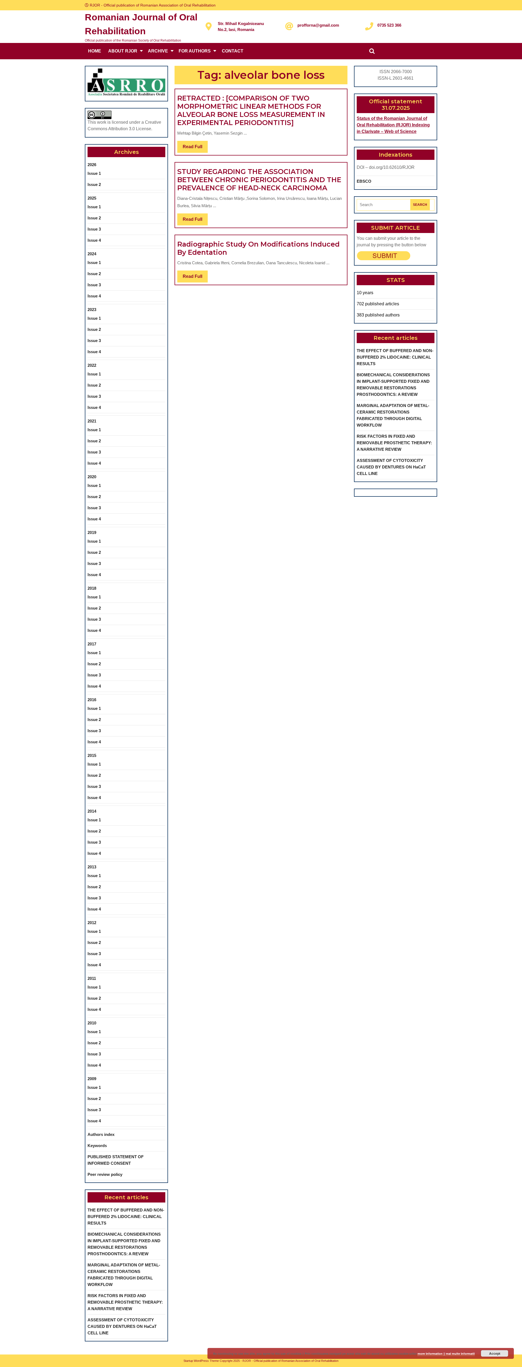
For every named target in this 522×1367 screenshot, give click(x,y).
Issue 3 (94, 229)
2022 (92, 365)
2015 (92, 755)
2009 (92, 1078)
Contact (232, 51)
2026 (92, 164)
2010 (92, 1023)
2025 (92, 198)
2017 (92, 644)
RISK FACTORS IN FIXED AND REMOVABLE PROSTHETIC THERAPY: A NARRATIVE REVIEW (125, 1302)
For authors (195, 51)
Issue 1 (94, 173)
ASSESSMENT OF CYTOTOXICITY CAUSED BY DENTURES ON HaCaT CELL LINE (122, 1326)
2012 (92, 922)
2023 (92, 309)
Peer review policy (105, 1174)
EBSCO (364, 181)
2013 (92, 867)
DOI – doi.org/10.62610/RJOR (386, 167)
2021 (92, 421)
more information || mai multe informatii (446, 1354)
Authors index (101, 1134)
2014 (92, 811)
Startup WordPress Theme (201, 1360)
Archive (158, 51)
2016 (92, 699)
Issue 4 (94, 240)
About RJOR (122, 51)
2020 (92, 476)
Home (94, 51)
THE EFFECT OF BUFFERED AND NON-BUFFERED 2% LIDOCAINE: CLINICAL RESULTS (126, 1216)
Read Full (195, 148)
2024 (92, 253)
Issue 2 (94, 184)
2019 (92, 532)
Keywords (97, 1145)
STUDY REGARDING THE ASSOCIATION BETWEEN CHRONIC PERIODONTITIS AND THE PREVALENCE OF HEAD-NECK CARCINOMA (259, 179)
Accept (494, 1353)
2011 (92, 978)
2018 (92, 588)
